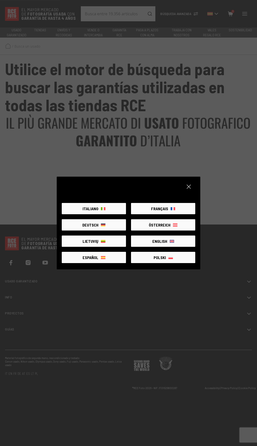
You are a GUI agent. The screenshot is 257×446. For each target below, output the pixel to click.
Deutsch (90, 224)
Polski (160, 257)
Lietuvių (90, 241)
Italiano (90, 208)
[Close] (189, 187)
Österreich (159, 224)
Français (159, 208)
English (159, 241)
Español (90, 257)
